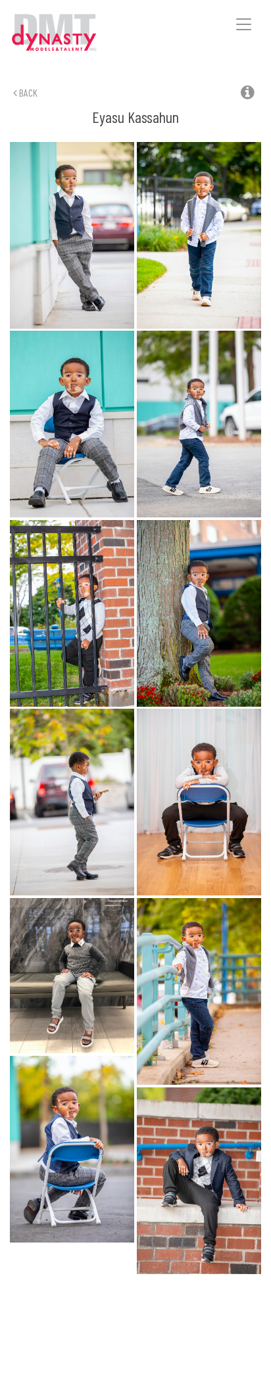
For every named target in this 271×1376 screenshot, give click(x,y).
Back (27, 92)
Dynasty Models (73, 33)
